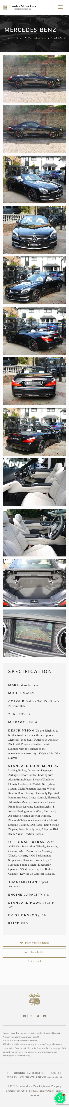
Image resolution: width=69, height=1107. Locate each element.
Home (8, 38)
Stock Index (35, 952)
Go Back (35, 961)
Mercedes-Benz (37, 38)
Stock (19, 38)
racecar (34, 1095)
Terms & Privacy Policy (41, 1091)
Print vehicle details (36, 943)
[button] (60, 1098)
